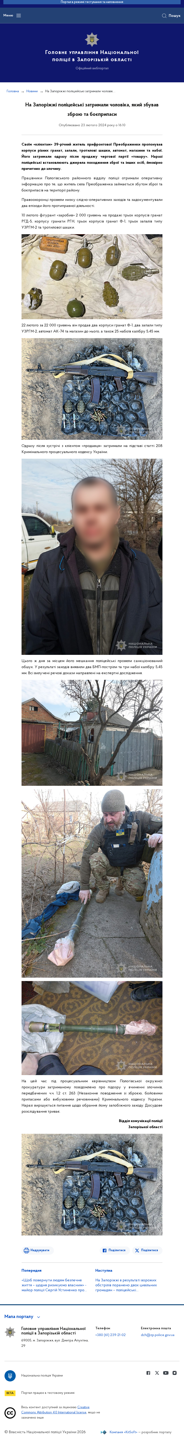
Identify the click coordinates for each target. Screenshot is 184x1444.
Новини (32, 91)
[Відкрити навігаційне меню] (18, 15)
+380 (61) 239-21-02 (110, 1335)
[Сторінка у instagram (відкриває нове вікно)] (174, 1373)
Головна (13, 91)
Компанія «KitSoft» (124, 1432)
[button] (23, 1317)
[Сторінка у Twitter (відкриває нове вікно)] (157, 1373)
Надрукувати (40, 1250)
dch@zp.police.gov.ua (157, 1335)
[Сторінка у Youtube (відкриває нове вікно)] (166, 1373)
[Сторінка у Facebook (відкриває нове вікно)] (148, 1373)
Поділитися (117, 1250)
